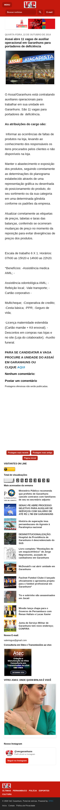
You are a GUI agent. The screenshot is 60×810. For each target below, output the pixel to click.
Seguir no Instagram (17, 760)
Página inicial (30, 458)
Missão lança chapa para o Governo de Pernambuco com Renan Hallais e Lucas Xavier (35, 611)
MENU (7, 5)
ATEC (51, 801)
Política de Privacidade (25, 806)
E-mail (49, 12)
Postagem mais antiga (42, 453)
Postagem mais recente (18, 453)
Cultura (7, 794)
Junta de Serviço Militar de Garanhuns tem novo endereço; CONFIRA (36, 626)
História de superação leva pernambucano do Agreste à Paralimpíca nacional (34, 524)
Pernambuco (20, 791)
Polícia (33, 791)
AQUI (21, 367)
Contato (11, 806)
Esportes (44, 791)
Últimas (6, 791)
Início (4, 806)
